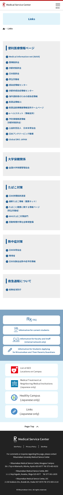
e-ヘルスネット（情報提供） (22, 113)
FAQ (35, 319)
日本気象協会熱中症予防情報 (22, 261)
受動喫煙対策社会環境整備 (21, 221)
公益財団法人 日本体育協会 (22, 127)
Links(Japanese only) (29, 411)
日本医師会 (14, 73)
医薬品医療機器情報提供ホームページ (26, 107)
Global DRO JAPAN (18, 139)
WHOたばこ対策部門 (18, 216)
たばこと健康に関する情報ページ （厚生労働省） (23, 209)
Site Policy (17, 446)
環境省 (12, 255)
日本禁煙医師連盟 (17, 195)
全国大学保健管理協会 (19, 167)
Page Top (29, 426)
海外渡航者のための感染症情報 (23, 96)
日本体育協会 (15, 249)
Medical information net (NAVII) (24, 56)
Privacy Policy (31, 446)
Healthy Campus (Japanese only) (30, 397)
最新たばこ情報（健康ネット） (23, 201)
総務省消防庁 (15, 289)
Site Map (44, 446)
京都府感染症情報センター (21, 90)
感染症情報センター (18, 84)
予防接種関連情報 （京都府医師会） (15, 120)
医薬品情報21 (15, 101)
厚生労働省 (14, 79)
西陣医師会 (14, 62)
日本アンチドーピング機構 (21, 133)
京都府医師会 (15, 67)
